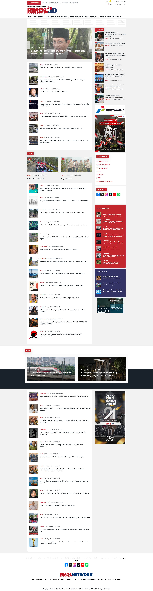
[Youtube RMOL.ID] (114, 194)
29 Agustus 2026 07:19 (52, 234)
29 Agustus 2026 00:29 (55, 502)
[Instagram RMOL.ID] (106, 194)
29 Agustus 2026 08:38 (52, 125)
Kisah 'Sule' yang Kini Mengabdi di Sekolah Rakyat (57, 505)
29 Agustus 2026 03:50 (55, 319)
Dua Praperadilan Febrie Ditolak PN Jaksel (54, 92)
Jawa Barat (91, 580)
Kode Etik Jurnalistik (90, 558)
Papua (119, 580)
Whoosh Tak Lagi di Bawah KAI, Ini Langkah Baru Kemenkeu (61, 67)
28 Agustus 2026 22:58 (52, 539)
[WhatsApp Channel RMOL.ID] (118, 194)
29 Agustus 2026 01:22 (52, 466)
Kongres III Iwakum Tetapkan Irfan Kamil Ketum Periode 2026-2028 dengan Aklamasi (63, 323)
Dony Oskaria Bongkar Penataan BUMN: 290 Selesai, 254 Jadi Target (64, 201)
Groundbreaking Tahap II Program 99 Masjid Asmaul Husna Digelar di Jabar (64, 397)
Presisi (42, 137)
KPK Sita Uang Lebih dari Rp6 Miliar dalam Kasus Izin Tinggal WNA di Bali (64, 530)
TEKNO (52, 17)
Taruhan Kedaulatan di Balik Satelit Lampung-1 (112, 284)
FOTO (117, 17)
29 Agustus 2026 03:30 (52, 331)
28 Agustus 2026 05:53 (116, 59)
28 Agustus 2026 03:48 (118, 99)
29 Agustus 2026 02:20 (55, 429)
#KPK (98, 171)
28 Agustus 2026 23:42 (52, 514)
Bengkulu (53, 580)
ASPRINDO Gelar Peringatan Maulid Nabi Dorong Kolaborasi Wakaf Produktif (63, 310)
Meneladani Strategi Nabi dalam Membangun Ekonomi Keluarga (113, 291)
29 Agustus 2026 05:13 (53, 282)
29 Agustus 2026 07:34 (52, 222)
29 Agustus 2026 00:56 (52, 478)
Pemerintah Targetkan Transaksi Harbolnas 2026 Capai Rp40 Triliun (114, 76)
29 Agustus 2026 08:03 (52, 197)
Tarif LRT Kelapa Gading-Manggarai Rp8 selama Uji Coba (114, 96)
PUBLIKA (78, 17)
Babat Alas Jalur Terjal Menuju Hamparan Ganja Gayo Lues (111, 263)
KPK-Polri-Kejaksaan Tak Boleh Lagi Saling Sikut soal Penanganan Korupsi (115, 55)
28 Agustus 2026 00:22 (116, 70)
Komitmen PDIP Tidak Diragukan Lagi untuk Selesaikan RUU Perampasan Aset (61, 335)
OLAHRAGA (85, 17)
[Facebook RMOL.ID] (98, 194)
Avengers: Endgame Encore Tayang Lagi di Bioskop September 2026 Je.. (113, 242)
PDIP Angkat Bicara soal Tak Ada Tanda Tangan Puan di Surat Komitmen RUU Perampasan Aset (62, 470)
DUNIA (66, 17)
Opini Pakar (43, 246)
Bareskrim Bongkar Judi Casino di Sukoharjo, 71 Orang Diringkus (62, 457)
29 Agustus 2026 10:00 (52, 89)
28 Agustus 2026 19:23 (116, 89)
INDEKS (35, 17)
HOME (30, 17)
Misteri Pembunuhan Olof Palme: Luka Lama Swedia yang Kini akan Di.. (113, 256)
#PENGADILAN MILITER (104, 181)
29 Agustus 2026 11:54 (52, 64)
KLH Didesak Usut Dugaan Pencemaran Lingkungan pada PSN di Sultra (65, 517)
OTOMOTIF (110, 17)
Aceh (33, 580)
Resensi (42, 282)
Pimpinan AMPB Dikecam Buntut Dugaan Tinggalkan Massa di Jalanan (64, 493)
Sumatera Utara (42, 580)
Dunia (41, 101)
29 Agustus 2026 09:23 (52, 101)
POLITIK (40, 17)
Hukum (42, 89)
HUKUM (71, 17)
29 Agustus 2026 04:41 (52, 295)
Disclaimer (41, 558)
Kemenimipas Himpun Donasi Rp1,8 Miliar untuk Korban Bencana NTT (64, 116)
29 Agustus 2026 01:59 (52, 442)
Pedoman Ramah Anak (73, 558)
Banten (83, 580)
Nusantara (43, 258)
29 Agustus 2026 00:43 (52, 490)
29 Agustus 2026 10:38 (55, 77)
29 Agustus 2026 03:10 (55, 393)
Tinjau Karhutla (67, 179)
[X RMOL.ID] (102, 194)
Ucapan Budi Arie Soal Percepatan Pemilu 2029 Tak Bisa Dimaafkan (115, 34)
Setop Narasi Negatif (35, 179)
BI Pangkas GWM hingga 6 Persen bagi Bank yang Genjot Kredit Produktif (99, 374)
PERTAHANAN (94, 17)
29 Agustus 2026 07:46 (52, 210)
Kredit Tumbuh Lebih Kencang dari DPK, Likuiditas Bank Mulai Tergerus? (61, 445)
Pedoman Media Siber (55, 558)
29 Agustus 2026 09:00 (52, 113)
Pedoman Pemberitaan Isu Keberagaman (113, 558)
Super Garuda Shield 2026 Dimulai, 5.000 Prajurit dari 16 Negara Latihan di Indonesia (62, 80)
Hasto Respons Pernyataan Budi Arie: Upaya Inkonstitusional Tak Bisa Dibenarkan (64, 421)
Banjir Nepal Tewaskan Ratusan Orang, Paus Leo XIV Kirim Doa (62, 213)
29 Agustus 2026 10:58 (94, 370)
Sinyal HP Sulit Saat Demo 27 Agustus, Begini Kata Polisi (59, 298)
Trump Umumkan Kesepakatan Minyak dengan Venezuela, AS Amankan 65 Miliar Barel (65, 105)
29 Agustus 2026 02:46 (52, 405)
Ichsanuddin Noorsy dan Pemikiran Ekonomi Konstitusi (59, 249)
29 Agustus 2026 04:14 (52, 307)
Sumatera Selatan (64, 580)
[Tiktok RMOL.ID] (110, 194)
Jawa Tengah (101, 580)
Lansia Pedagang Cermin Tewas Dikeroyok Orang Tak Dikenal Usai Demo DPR (63, 433)
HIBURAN (103, 17)
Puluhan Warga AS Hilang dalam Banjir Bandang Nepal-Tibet (61, 128)
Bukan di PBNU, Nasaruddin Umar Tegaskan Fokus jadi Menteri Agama (63, 2)
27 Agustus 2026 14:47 (116, 80)
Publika (107, 45)
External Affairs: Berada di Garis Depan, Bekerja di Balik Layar (61, 285)
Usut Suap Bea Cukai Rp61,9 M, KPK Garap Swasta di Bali (114, 86)
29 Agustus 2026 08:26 (52, 137)
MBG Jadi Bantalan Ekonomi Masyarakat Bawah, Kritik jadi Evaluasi (63, 261)
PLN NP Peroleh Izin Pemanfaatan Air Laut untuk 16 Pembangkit (62, 273)
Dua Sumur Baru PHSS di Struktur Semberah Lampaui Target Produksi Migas (64, 238)
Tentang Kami (30, 558)
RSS (76, 560)
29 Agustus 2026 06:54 (56, 246)
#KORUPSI (100, 175)
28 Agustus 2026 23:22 (52, 526)
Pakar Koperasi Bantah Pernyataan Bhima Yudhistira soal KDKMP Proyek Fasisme (65, 409)
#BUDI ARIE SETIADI (103, 165)
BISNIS (47, 17)
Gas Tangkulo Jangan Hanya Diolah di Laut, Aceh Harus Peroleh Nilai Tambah (64, 482)
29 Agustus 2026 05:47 (52, 270)
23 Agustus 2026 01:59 (74, 175)
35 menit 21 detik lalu (44, 48)
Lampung (76, 580)
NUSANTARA (59, 17)
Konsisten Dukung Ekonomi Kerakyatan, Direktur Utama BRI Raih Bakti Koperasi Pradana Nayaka (64, 542)
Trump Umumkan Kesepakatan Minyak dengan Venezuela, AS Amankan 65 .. (113, 235)
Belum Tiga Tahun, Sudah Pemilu (115, 43)
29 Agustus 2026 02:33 (52, 417)
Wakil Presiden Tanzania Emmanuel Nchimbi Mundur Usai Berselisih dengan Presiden (63, 189)
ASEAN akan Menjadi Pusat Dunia (112, 249)
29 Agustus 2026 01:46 (52, 454)
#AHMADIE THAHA (103, 162)
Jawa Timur (112, 580)
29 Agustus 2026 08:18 (52, 185)
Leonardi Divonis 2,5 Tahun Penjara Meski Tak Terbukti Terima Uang (113, 65)
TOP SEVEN (99, 29)
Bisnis (41, 64)
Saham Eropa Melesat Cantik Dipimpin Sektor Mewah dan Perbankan (64, 225)
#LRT (98, 178)
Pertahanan (43, 77)
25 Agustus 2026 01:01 (40, 175)
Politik (33, 48)
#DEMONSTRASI (101, 168)
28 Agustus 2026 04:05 (116, 45)
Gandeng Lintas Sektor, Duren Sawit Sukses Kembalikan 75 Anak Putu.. (113, 222)
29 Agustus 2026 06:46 (55, 258)
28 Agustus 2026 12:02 (116, 38)
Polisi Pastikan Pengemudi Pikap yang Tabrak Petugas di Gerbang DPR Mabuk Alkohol (64, 141)
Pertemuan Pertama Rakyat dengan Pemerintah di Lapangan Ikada (113, 229)
